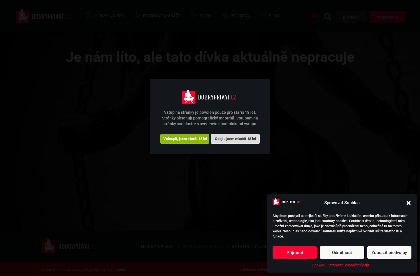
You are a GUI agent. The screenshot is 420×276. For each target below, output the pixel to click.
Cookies (318, 265)
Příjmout (295, 252)
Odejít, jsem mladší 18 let (235, 139)
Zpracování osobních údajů (348, 265)
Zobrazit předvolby (389, 252)
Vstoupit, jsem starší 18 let (185, 139)
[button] (408, 203)
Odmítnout (342, 252)
